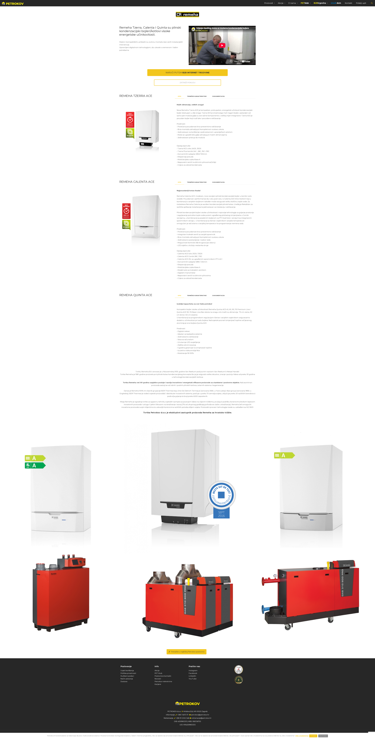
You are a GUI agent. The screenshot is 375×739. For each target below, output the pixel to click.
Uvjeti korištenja (127, 670)
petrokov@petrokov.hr (200, 715)
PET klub (158, 673)
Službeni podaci (127, 676)
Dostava (124, 681)
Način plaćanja (127, 679)
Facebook (193, 673)
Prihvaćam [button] (313, 736)
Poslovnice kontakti (163, 676)
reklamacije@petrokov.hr (201, 718)
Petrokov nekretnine (163, 681)
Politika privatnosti (128, 673)
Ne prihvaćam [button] (323, 736)
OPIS (179, 96)
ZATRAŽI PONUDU (187, 83)
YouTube (192, 679)
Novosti (158, 679)
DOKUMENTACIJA (218, 96)
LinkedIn (192, 676)
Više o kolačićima (301, 736)
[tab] (179, 96)
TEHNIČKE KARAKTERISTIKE (197, 96)
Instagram (193, 670)
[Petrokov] (13, 3)
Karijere (158, 684)
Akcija (157, 670)
